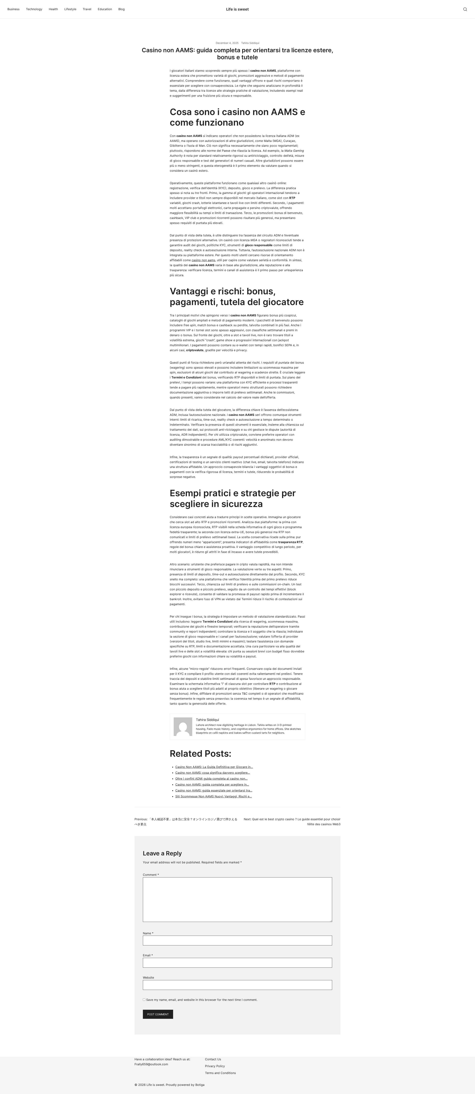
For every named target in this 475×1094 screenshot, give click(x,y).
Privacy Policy (215, 1066)
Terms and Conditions (220, 1073)
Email (148, 955)
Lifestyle (70, 9)
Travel (87, 9)
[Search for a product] (465, 9)
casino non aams (203, 260)
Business (13, 9)
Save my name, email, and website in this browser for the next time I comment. (201, 1000)
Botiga (199, 1085)
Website (148, 977)
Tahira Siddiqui (250, 42)
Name (148, 933)
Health (53, 9)
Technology (34, 9)
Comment (151, 875)
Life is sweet (237, 9)
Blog (121, 9)
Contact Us (213, 1059)
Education (105, 9)
